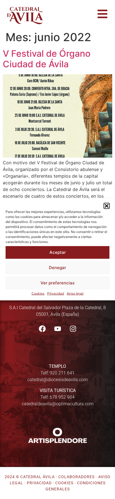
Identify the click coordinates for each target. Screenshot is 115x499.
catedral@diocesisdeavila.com (57, 379)
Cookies (38, 293)
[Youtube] (57, 329)
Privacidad (55, 293)
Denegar (57, 267)
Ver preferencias (57, 283)
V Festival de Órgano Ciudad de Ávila (46, 58)
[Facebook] (42, 329)
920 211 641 (62, 373)
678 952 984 (62, 397)
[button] (106, 205)
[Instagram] (73, 329)
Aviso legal (75, 293)
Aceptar (57, 252)
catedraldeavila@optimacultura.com (58, 403)
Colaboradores (76, 477)
